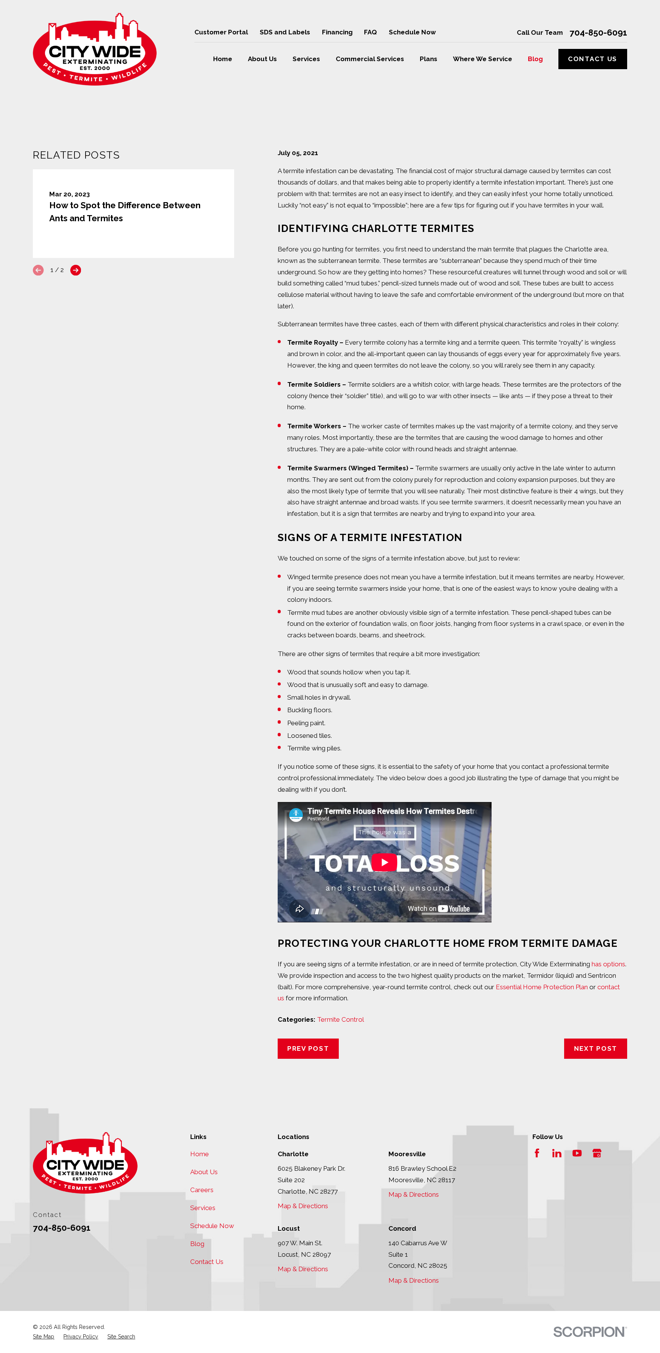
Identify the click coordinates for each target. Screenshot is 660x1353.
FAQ (370, 32)
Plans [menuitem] (428, 59)
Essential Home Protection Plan (542, 987)
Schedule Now (412, 32)
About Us (204, 1172)
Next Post (595, 1048)
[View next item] (75, 270)
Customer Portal (221, 32)
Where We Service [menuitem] (482, 59)
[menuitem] (43, 1337)
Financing (337, 32)
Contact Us (592, 59)
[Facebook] (537, 1153)
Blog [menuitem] (535, 59)
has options (608, 964)
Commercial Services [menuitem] (370, 59)
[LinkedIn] (556, 1153)
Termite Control (340, 1019)
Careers (202, 1190)
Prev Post (308, 1048)
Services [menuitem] (306, 59)
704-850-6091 (598, 32)
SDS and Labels (285, 32)
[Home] (95, 49)
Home (199, 1154)
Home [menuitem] (222, 59)
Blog (197, 1244)
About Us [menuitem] (262, 59)
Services (202, 1208)
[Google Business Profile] (597, 1153)
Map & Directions (303, 1206)
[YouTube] (577, 1153)
